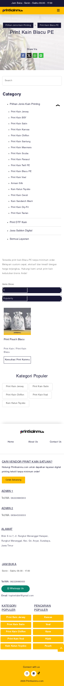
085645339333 (18, 515)
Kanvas (48, 617)
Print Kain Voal (40, 395)
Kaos (48, 632)
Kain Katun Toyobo (15, 403)
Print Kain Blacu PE (49, 25)
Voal (48, 625)
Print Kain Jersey (15, 387)
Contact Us (55, 442)
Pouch (48, 646)
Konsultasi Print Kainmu (17, 360)
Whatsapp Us (16, 589)
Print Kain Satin (41, 387)
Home (11, 442)
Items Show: (8, 284)
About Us (33, 442)
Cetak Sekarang (13, 480)
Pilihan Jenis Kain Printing (18, 25)
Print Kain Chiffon (15, 395)
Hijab (48, 639)
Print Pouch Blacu (14, 339)
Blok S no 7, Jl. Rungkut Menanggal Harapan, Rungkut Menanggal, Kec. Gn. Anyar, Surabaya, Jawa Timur (26, 541)
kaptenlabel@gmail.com (21, 596)
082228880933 (18, 498)
